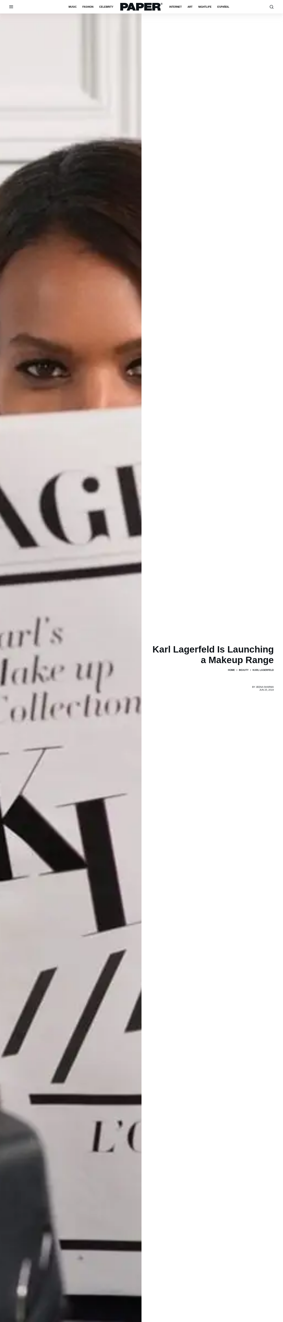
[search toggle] (272, 7)
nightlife (205, 6)
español (223, 6)
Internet (175, 6)
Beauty (244, 670)
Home (231, 670)
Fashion (87, 6)
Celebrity (106, 6)
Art (190, 6)
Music (73, 6)
